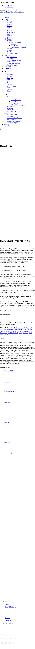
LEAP (16, 333)
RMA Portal (8, 5)
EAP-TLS (11, 333)
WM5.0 (2, 334)
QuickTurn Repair (10, 623)
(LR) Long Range (26, 329)
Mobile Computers (12, 329)
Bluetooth (22, 331)
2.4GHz (2, 331)
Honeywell (29, 328)
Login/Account (9, 7)
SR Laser (25, 333)
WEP (30, 333)
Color (26, 331)
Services (7, 618)
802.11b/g (15, 331)
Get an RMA (22, 323)
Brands (7, 604)
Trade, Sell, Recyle (10, 607)
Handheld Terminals (19, 328)
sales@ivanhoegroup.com (7, 235)
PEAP (20, 333)
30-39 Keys (8, 331)
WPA (6, 334)
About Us (7, 601)
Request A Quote (5, 314)
